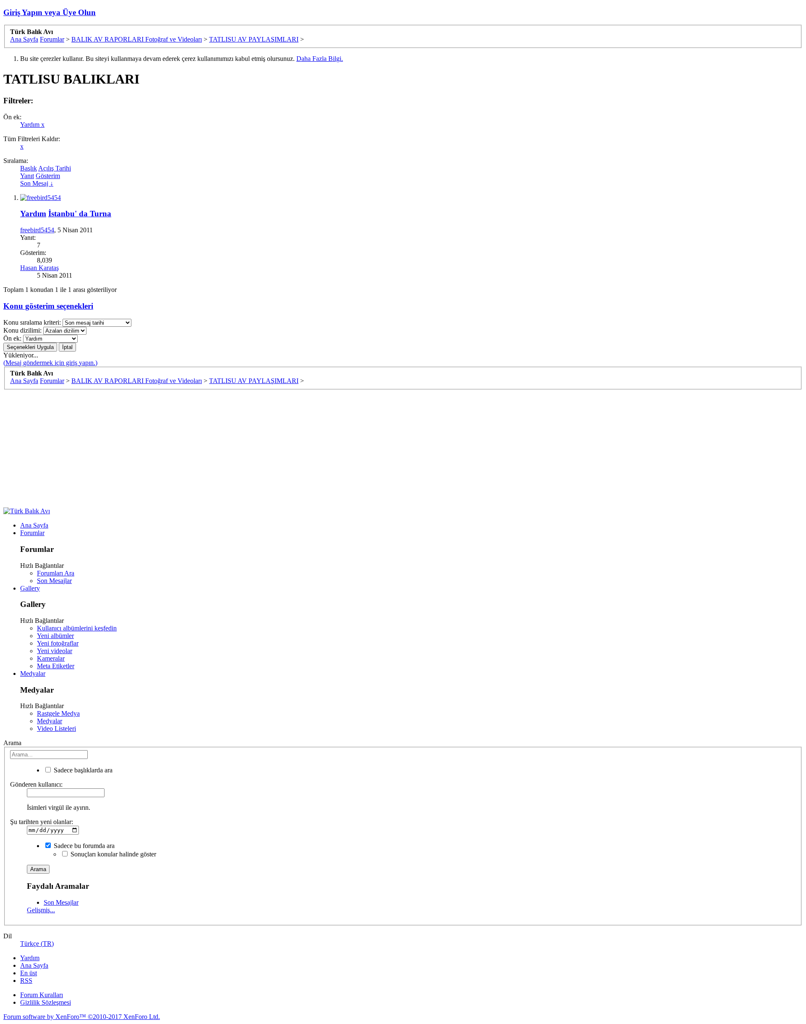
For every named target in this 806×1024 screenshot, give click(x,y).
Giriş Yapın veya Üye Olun (49, 12)
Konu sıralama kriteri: (32, 322)
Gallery (30, 588)
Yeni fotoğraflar (58, 643)
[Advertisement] (255, 448)
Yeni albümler (55, 635)
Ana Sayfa (34, 525)
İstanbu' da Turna (79, 213)
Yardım (32, 124)
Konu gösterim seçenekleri (48, 306)
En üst (28, 973)
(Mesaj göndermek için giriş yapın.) (50, 362)
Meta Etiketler (55, 666)
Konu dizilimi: (22, 330)
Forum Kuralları (41, 994)
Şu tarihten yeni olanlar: (41, 821)
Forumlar (32, 532)
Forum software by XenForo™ (81, 1016)
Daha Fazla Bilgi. (319, 58)
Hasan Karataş (39, 267)
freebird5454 (37, 230)
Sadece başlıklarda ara (82, 770)
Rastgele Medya (58, 713)
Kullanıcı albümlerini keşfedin (77, 628)
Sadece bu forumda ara (83, 845)
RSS (26, 980)
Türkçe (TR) (37, 943)
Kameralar (51, 658)
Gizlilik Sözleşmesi (45, 1002)
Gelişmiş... (41, 910)
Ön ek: (12, 338)
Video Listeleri (56, 728)
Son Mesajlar (54, 580)
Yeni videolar (54, 650)
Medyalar (32, 673)
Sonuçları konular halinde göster (112, 854)
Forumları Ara (55, 573)
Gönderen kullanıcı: (36, 784)
